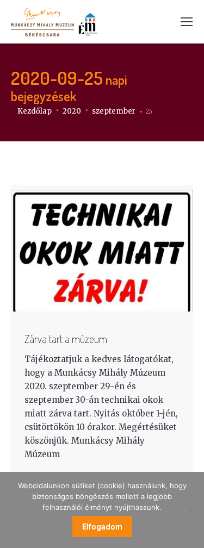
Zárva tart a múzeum (65, 339)
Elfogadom (102, 526)
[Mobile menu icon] (186, 21)
